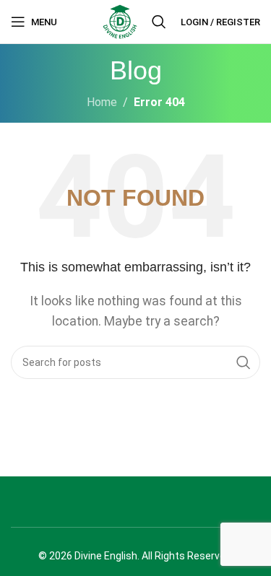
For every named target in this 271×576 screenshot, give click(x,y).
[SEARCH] (243, 362)
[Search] (159, 21)
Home (102, 102)
